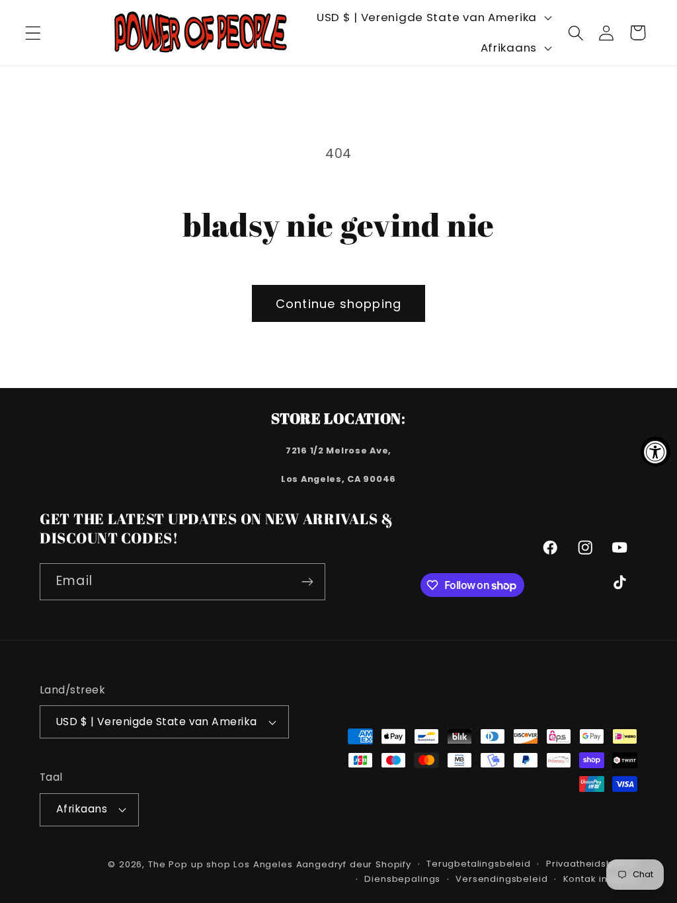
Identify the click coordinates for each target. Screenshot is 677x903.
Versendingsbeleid (501, 879)
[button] (33, 32)
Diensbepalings (402, 879)
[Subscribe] (307, 581)
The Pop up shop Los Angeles (220, 864)
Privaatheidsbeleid (591, 863)
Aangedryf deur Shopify (353, 864)
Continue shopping (338, 303)
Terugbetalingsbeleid (478, 863)
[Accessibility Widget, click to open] (655, 452)
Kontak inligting (600, 879)
